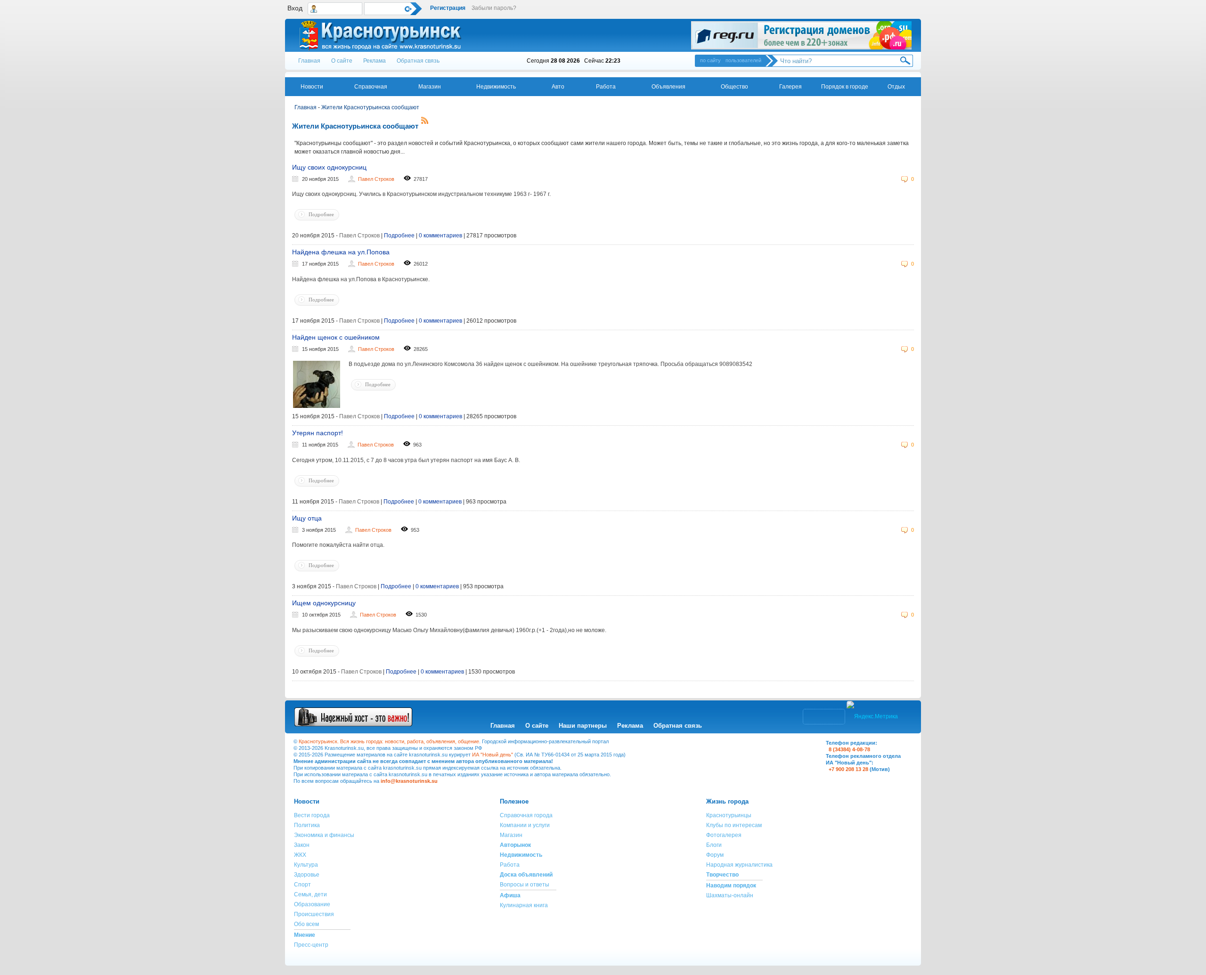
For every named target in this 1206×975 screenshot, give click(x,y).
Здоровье (306, 874)
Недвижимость (496, 86)
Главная (309, 60)
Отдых (896, 86)
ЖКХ (300, 855)
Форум (715, 855)
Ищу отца (307, 518)
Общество (734, 86)
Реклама (374, 60)
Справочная (370, 86)
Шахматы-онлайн (729, 895)
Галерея (790, 86)
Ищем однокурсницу (324, 603)
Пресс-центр (311, 945)
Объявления (668, 86)
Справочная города (526, 815)
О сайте (341, 60)
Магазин (429, 86)
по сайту (710, 60)
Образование (312, 904)
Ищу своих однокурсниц (329, 167)
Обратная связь (418, 60)
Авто (558, 86)
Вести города (312, 815)
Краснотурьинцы (728, 815)
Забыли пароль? (494, 8)
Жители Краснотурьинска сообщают (370, 107)
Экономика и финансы (324, 835)
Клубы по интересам (734, 825)
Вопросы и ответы (524, 884)
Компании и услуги (525, 825)
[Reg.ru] (801, 35)
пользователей (743, 60)
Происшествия (314, 914)
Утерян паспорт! (317, 433)
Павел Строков (376, 179)
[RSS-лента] (425, 122)
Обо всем (306, 924)
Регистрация (447, 8)
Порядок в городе (844, 86)
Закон (302, 845)
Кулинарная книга (524, 905)
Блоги (714, 845)
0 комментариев (440, 235)
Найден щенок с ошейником (336, 337)
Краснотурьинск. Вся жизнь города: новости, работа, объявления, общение (389, 741)
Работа (606, 86)
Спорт (302, 884)
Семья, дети (310, 894)
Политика (307, 825)
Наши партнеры (583, 725)
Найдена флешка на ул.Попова (341, 252)
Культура (306, 864)
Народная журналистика (739, 864)
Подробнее (321, 214)
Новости (312, 86)
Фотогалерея (724, 835)
